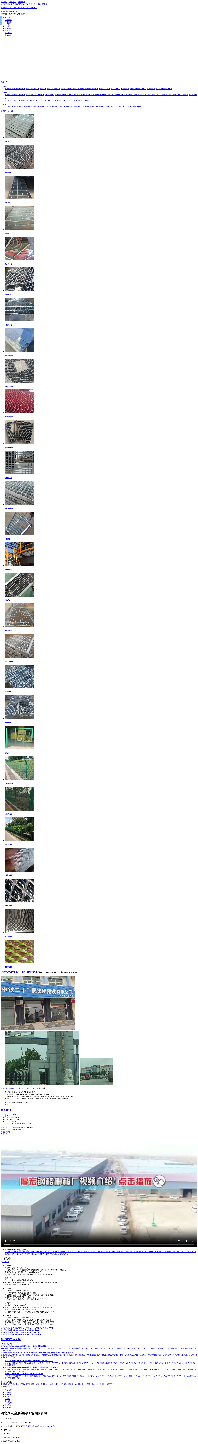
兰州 (60, 1384)
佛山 (95, 1384)
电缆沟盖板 (131, 95)
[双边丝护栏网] (19, 779)
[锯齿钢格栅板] (19, 504)
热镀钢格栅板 (10, 95)
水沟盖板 (113, 95)
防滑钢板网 (26, 107)
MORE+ (11, 111)
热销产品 (4, 111)
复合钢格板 (73, 89)
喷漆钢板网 (99, 107)
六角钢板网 (85, 107)
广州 (85, 1384)
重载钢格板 (151, 89)
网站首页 (8, 17)
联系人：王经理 (10, 1115)
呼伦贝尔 (71, 1384)
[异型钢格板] (19, 290)
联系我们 (12, 2)
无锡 (22, 1384)
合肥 (81, 1384)
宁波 (48, 1384)
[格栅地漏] (19, 535)
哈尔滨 (77, 1384)
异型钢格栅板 (122, 95)
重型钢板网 (18, 107)
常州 (101, 1384)
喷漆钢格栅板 (60, 95)
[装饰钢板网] (19, 963)
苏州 (38, 1384)
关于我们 (4, 2)
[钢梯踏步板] (19, 565)
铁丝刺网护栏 (79, 101)
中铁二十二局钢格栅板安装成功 (12, 1088)
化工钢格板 (160, 89)
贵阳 (88, 1384)
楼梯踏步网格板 (104, 89)
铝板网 (92, 107)
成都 (108, 1384)
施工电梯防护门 (110, 107)
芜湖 (29, 1384)
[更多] (112, 1384)
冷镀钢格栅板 (20, 89)
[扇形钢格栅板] (19, 443)
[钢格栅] (19, 229)
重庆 (9, 1384)
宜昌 (12, 1384)
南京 (45, 1384)
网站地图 (21, 2)
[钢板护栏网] (19, 810)
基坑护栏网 (61, 101)
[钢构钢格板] (19, 718)
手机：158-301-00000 (12, 1117)
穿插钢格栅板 (20, 95)
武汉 (32, 1384)
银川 (15, 1384)
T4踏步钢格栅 (151, 95)
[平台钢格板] (19, 260)
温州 (25, 1384)
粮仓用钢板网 (76, 107)
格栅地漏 (97, 95)
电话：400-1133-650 (12, 1119)
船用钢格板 (125, 89)
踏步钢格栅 (30, 95)
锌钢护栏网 (89, 101)
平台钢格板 (56, 89)
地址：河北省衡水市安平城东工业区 (18, 1124)
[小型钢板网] (19, 871)
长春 (98, 1384)
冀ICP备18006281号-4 (47, 1426)
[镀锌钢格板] (19, 168)
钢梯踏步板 (105, 95)
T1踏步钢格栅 (183, 95)
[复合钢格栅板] (19, 351)
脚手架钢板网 (60, 107)
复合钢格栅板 (39, 95)
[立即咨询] (5, 1262)
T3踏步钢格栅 (162, 95)
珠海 (5, 1384)
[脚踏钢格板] (19, 321)
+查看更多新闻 (6, 1344)
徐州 (19, 1384)
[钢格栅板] (19, 199)
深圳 (42, 1384)
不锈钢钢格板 (10, 89)
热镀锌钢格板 (83, 89)
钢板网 (7, 26)
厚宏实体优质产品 (19, 972)
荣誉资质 (8, 33)
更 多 (7, 1105)
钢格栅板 (8, 22)
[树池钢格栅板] (19, 382)
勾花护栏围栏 (43, 101)
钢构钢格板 (168, 89)
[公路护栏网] (19, 840)
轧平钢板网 (129, 107)
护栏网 (7, 24)
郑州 (2, 1384)
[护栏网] (19, 749)
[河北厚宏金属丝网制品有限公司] (99, 58)
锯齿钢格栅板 (89, 95)
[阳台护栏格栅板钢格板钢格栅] (12, 1346)
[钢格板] (19, 137)
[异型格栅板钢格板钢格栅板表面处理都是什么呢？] (20, 1353)
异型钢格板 (65, 89)
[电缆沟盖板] (19, 626)
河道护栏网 (52, 101)
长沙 (104, 1384)
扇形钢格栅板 (70, 95)
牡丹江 (56, 1384)
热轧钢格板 (142, 89)
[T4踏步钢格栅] (19, 657)
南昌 (52, 1384)
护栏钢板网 (51, 107)
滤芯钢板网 (120, 107)
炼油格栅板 (193, 95)
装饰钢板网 (137, 107)
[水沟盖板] (19, 596)
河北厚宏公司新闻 (11, 1339)
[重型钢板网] (19, 902)
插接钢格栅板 (141, 95)
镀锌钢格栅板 (93, 89)
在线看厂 (8, 30)
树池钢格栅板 (49, 95)
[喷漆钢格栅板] (19, 412)
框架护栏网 (70, 101)
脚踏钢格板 (134, 89)
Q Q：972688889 (11, 1121)
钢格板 (3, 86)
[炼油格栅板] (19, 688)
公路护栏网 (33, 101)
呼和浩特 (65, 1384)
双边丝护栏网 (15, 101)
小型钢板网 (9, 107)
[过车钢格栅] (19, 474)
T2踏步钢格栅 (172, 95)
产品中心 (4, 82)
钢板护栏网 (25, 101)
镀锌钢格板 (35, 89)
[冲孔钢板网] (19, 932)
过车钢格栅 (79, 95)
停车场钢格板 (115, 89)
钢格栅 (49, 89)
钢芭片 (68, 107)
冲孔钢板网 (35, 107)
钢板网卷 (43, 107)
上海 (35, 1384)
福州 (91, 1384)
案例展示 (8, 28)
